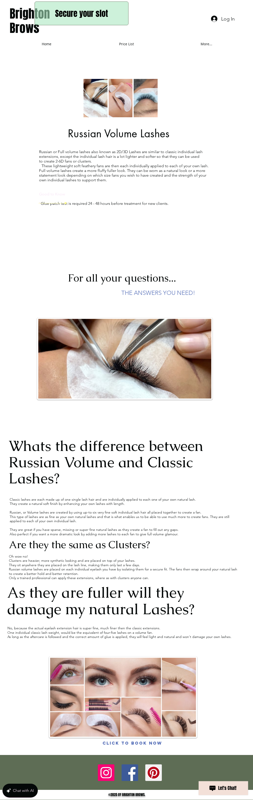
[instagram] (153, 772)
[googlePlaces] (130, 772)
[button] (95, 98)
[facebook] (106, 772)
